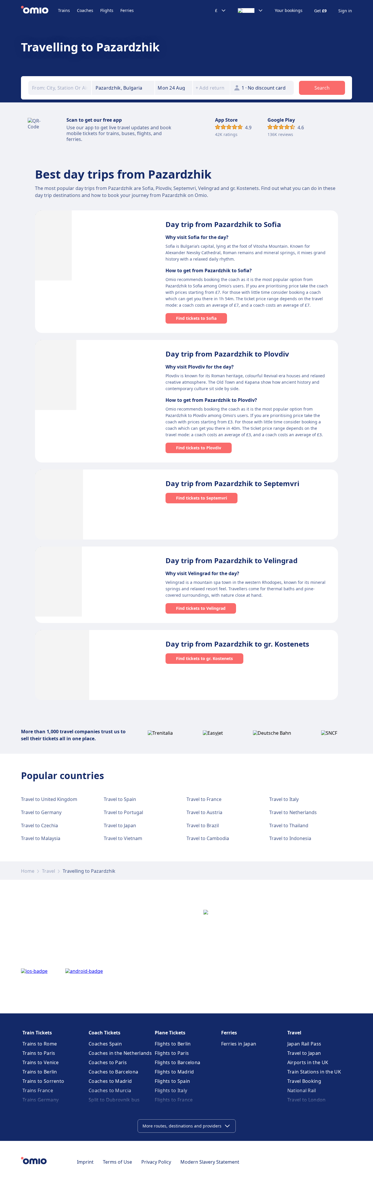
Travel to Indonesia (290, 838)
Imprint (85, 1162)
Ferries (127, 10)
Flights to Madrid (174, 1072)
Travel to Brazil (202, 825)
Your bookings (288, 10)
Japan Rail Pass (304, 1044)
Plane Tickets (170, 1032)
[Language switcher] (250, 10)
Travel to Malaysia (40, 838)
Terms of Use (117, 1162)
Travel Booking (304, 1081)
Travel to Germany (41, 812)
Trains (64, 10)
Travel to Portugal (123, 812)
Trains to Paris (38, 1053)
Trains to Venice (40, 1062)
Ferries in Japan (238, 1044)
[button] (173, 88)
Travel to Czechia (39, 825)
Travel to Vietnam (123, 838)
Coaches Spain (105, 1044)
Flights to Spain (172, 1081)
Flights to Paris (172, 1053)
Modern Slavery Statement (209, 1162)
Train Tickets (37, 1032)
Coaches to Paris (108, 1062)
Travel (48, 871)
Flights (106, 10)
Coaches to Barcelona (113, 1072)
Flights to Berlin (173, 1044)
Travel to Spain (120, 799)
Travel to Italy (284, 799)
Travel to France (203, 799)
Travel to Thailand (288, 825)
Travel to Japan (120, 825)
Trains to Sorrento (43, 1081)
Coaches (85, 10)
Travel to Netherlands (293, 812)
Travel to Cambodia (207, 838)
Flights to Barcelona (177, 1062)
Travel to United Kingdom (49, 799)
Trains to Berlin (39, 1072)
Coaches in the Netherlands (120, 1053)
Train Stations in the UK (314, 1072)
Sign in (345, 10)
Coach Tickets (104, 1032)
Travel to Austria (204, 812)
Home (27, 871)
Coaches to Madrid (110, 1081)
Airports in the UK (307, 1062)
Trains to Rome (39, 1044)
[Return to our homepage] (39, 10)
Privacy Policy (156, 1162)
